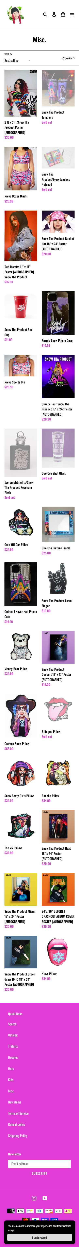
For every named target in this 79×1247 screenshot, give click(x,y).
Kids (10, 1079)
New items (14, 1101)
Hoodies (13, 1057)
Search (12, 1023)
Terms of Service (18, 1113)
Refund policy (16, 1124)
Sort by (8, 54)
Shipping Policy (18, 1135)
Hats (11, 1068)
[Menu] (71, 14)
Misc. (11, 1090)
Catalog (13, 1034)
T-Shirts (13, 1046)
